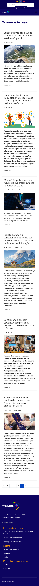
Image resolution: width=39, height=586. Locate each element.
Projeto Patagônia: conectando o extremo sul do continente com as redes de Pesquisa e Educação (19, 239)
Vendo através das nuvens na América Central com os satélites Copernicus (18, 35)
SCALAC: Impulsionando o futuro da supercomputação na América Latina (19, 182)
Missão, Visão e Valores (11, 549)
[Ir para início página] (4, 486)
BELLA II (5, 564)
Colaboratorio (21, 8)
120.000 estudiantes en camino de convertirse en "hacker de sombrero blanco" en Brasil (17, 401)
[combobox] (20, 5)
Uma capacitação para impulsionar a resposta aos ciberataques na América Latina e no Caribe (18, 99)
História (6, 557)
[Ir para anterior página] (8, 486)
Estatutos (6, 553)
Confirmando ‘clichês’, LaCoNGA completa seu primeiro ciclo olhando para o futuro (19, 324)
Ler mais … (7, 85)
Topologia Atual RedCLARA (12, 542)
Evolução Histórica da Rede (12, 538)
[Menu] (36, 12)
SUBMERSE (7, 568)
